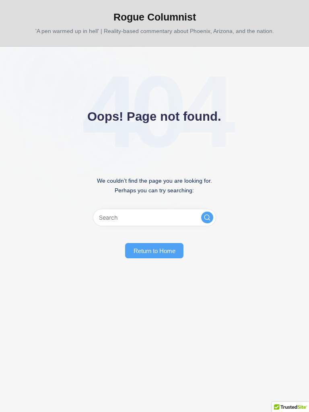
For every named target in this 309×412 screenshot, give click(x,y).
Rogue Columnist (154, 17)
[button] (207, 218)
